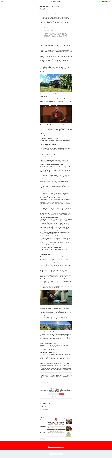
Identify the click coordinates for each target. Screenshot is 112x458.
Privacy (58, 451)
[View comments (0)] (44, 11)
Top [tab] (41, 417)
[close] (64, 418)
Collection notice (64, 451)
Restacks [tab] (46, 406)
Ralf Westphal (44, 8)
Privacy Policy (62, 432)
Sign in (109, 1)
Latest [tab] (43, 417)
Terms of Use (60, 431)
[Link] (39, 144)
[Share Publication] (101, 1)
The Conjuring (56, 306)
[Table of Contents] (1, 229)
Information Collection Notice (56, 432)
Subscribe (104, 1)
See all (42, 438)
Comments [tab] (42, 406)
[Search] (99, 1)
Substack (51, 456)
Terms (60, 451)
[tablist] (44, 406)
